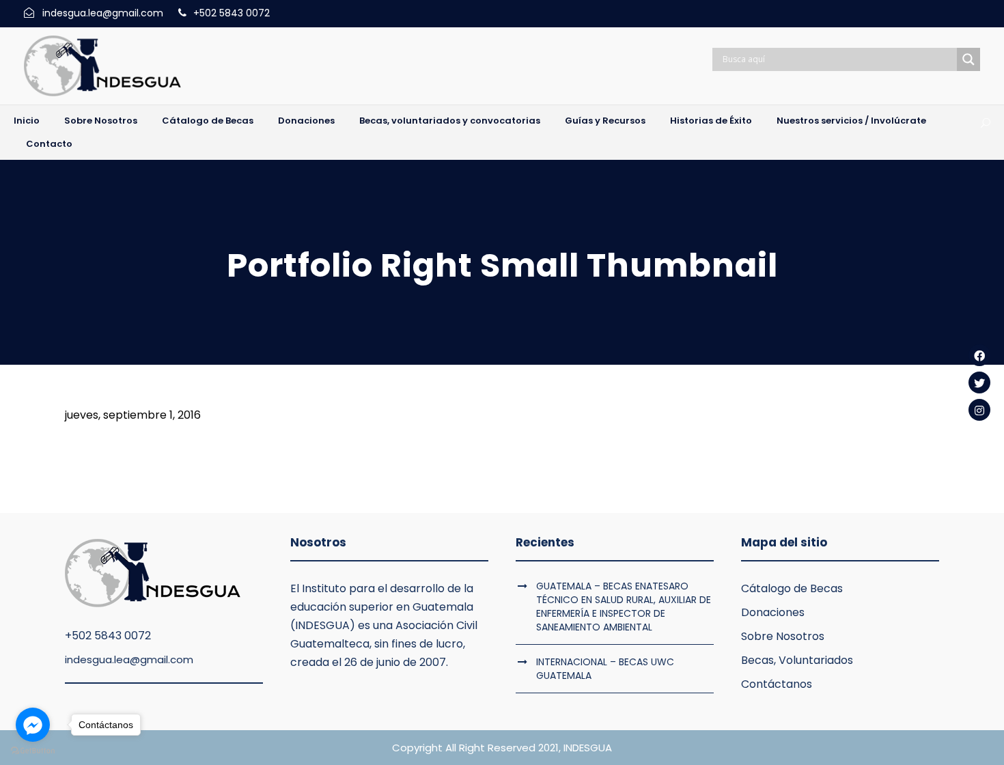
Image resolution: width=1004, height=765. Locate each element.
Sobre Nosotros (100, 120)
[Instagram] (979, 410)
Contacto (49, 143)
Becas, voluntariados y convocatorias (449, 120)
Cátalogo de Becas (207, 120)
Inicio (27, 120)
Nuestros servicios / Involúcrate (851, 120)
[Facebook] (979, 355)
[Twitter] (979, 382)
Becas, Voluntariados (797, 660)
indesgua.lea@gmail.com (129, 659)
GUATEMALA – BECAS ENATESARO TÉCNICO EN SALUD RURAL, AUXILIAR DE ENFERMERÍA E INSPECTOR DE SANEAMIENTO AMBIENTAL (623, 606)
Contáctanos (776, 684)
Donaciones (306, 120)
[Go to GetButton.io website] (33, 751)
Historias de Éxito (711, 120)
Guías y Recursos (605, 120)
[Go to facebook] (33, 725)
